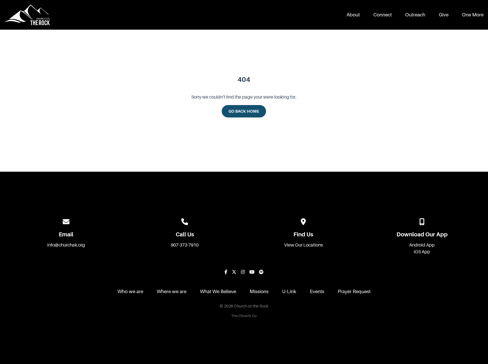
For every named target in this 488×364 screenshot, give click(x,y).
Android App (422, 245)
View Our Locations (303, 245)
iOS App (422, 251)
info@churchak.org (66, 245)
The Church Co (244, 316)
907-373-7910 (185, 245)
